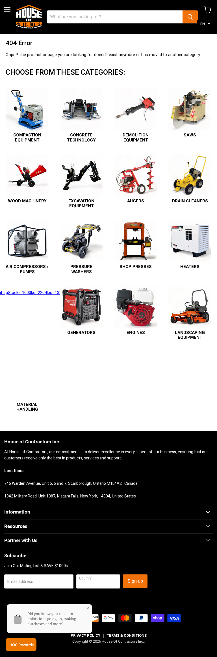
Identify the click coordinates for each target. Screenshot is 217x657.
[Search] (190, 16)
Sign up (135, 581)
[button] (205, 24)
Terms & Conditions (127, 635)
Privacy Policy (85, 635)
